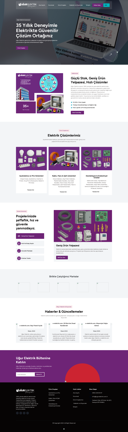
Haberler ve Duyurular (76, 5)
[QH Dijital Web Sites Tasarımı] (64, 429)
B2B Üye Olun (61, 257)
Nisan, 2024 (31, 331)
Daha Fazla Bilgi (76, 112)
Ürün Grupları (62, 5)
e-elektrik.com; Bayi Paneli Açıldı (31, 325)
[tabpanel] (83, 236)
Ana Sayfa (42, 5)
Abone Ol (39, 374)
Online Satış (97, 5)
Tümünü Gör (30, 190)
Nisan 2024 (64, 331)
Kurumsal (51, 5)
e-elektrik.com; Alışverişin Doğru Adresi (96, 324)
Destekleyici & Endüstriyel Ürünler (96, 177)
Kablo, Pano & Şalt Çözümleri (64, 176)
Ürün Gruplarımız (78, 400)
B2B (106, 5)
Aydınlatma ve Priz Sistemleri (31, 176)
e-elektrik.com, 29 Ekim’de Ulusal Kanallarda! (64, 324)
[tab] (30, 236)
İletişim (88, 5)
